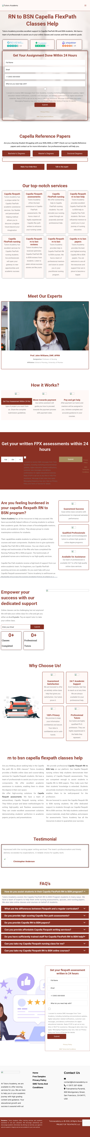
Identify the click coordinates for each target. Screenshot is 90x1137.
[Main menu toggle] (85, 5)
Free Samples (39, 1076)
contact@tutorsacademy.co (75, 1082)
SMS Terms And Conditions (45, 116)
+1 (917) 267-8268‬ (74, 1085)
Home (35, 1073)
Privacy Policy (45, 112)
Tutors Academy (8, 519)
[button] (62, 167)
